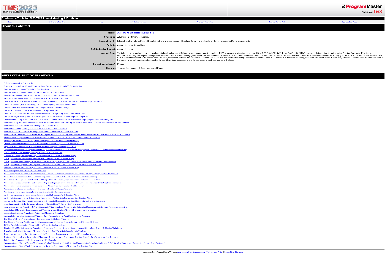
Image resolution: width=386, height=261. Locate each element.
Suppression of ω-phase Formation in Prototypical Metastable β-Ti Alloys (34, 213)
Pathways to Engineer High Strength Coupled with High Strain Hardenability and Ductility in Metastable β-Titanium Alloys (54, 201)
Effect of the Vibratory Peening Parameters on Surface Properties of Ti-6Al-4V (35, 128)
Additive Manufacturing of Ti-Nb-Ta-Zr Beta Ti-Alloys (26, 89)
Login (10, 22)
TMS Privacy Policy (214, 252)
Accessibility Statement (233, 252)
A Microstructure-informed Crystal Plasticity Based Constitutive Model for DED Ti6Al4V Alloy (43, 86)
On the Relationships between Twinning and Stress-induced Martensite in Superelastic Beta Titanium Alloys (48, 198)
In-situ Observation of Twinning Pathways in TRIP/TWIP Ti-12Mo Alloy (33, 152)
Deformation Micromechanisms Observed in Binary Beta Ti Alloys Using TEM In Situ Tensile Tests (44, 113)
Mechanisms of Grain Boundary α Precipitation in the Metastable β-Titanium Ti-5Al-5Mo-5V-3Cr (44, 186)
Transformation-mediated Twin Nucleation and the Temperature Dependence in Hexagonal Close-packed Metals (49, 234)
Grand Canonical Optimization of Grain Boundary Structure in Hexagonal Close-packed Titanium (44, 143)
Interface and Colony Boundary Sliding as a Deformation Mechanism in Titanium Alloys (40, 155)
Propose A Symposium (205, 22)
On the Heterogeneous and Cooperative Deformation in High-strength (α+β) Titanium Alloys (41, 195)
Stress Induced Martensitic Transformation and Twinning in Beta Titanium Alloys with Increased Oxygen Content (50, 210)
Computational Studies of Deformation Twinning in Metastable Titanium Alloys (36, 107)
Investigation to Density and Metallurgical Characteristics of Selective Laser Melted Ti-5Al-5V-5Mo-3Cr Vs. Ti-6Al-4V (52, 165)
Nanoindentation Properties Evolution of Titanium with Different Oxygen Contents (38, 189)
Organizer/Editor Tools (349, 22)
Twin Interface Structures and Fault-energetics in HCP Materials (30, 240)
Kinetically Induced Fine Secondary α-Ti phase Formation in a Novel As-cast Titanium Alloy (41, 168)
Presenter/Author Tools (277, 22)
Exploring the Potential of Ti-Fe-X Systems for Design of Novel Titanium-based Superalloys (41, 140)
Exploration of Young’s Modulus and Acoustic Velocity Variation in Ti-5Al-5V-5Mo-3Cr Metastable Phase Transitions (52, 137)
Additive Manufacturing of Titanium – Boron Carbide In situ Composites (34, 92)
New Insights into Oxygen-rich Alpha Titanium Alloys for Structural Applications (37, 192)
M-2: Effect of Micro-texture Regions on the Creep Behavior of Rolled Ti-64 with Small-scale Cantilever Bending (50, 177)
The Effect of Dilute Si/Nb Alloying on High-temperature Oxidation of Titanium (36, 219)
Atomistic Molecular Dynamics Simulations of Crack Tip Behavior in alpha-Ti (36, 98)
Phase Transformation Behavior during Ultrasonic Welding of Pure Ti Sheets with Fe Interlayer (42, 204)
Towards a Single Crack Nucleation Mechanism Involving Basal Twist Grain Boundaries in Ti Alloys (45, 231)
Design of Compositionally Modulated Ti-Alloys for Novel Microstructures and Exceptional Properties (46, 116)
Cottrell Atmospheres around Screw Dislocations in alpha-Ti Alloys (31, 110)
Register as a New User (57, 22)
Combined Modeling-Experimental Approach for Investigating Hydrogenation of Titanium (41, 104)
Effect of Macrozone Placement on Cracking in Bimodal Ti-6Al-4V (31, 125)
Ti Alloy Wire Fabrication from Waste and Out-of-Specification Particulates (34, 225)
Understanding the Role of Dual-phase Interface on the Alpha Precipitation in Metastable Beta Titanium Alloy (48, 246)
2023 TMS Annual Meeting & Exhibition (135, 33)
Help (101, 22)
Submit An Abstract (139, 22)
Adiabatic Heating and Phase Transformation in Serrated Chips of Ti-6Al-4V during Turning (41, 95)
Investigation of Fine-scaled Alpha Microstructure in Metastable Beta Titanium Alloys (39, 159)
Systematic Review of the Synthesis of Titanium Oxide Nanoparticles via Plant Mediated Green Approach (47, 216)
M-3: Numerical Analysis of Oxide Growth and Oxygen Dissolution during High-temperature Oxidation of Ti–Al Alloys (52, 180)
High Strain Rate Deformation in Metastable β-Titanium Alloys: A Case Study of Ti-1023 (40, 146)
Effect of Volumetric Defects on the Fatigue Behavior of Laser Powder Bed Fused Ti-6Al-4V (41, 131)
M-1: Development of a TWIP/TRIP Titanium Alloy (25, 171)
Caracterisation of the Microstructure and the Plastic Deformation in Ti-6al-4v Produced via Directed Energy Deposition (53, 101)
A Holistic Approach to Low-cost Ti (18, 83)
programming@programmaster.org (191, 252)
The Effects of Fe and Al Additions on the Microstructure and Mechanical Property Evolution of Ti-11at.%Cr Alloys (51, 222)
